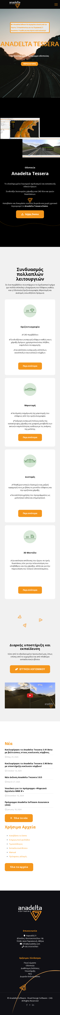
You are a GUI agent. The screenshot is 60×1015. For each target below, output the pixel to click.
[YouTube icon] (30, 1004)
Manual (12, 852)
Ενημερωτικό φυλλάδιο (19, 839)
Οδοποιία (30, 965)
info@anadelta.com (31, 943)
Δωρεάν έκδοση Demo (30, 976)
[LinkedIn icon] (33, 1004)
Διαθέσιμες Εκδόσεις (30, 968)
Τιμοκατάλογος (16, 844)
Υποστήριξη (30, 971)
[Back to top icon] (54, 1009)
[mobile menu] (56, 4)
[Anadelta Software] (14, 4)
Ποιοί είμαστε (30, 962)
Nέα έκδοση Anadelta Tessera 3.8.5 (23, 777)
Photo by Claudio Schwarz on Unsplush (55, 97)
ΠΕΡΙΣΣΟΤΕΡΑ (29, 64)
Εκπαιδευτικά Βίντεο (18, 848)
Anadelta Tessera (30, 173)
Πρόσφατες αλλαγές (18, 856)
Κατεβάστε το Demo (18, 835)
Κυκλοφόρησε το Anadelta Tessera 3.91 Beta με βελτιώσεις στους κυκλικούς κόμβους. (28, 751)
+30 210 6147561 (31, 946)
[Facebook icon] (27, 1004)
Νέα (30, 973)
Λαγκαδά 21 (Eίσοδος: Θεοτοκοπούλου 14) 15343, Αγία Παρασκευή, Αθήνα (30, 938)
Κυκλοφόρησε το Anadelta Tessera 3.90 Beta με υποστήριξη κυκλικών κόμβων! (28, 765)
